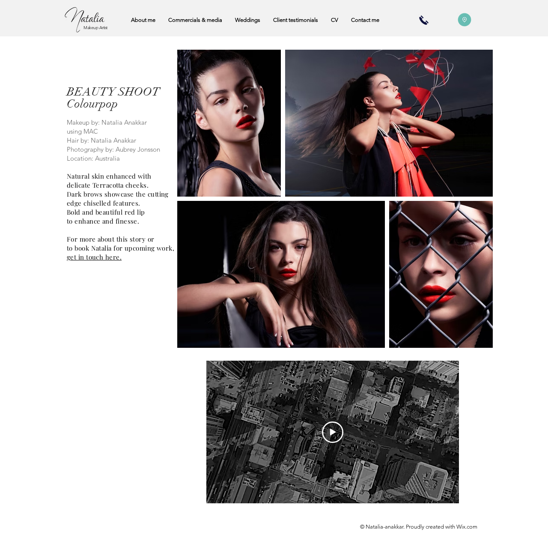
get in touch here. (94, 257)
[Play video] (332, 432)
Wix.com (466, 526)
